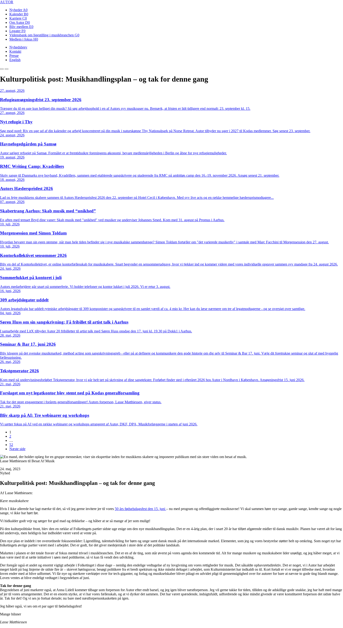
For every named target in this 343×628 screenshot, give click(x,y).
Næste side (17, 449)
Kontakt (15, 51)
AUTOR (6, 2)
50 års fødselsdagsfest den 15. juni (140, 509)
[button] (2, 69)
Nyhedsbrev (18, 47)
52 (11, 445)
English (15, 60)
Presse (14, 56)
